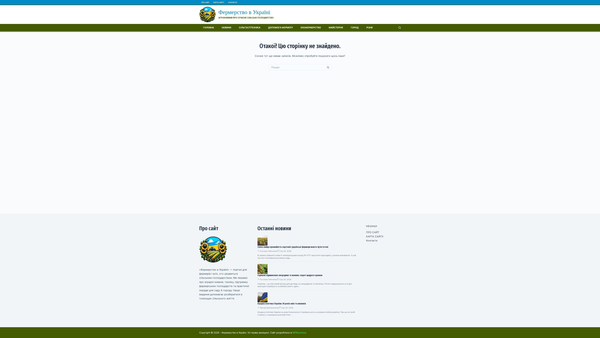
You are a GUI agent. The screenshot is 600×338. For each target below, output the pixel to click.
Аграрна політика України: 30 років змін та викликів (282, 303)
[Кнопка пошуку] (328, 67)
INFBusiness (299, 332)
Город (355, 27)
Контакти (232, 2)
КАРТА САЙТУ (218, 2)
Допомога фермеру (280, 27)
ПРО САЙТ (205, 2)
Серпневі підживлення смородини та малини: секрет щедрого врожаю (290, 275)
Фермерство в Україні (244, 12)
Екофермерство (311, 27)
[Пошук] (399, 27)
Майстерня (336, 27)
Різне (369, 27)
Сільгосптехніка (249, 27)
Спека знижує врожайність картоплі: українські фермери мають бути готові (293, 247)
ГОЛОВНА (208, 27)
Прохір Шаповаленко (269, 308)
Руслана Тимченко (268, 251)
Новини (226, 27)
